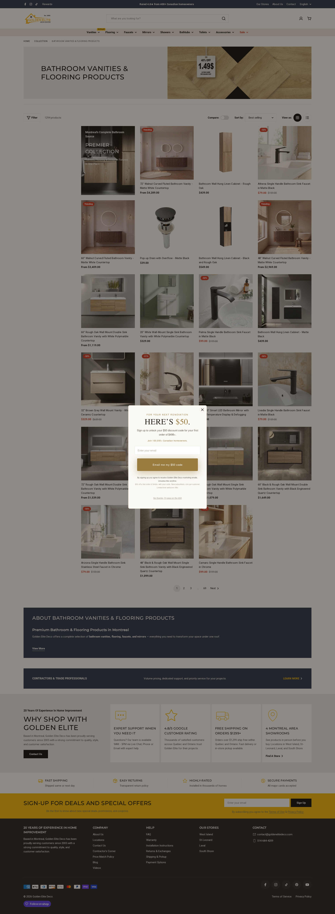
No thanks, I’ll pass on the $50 (167, 497)
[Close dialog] (202, 409)
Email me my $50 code (168, 464)
